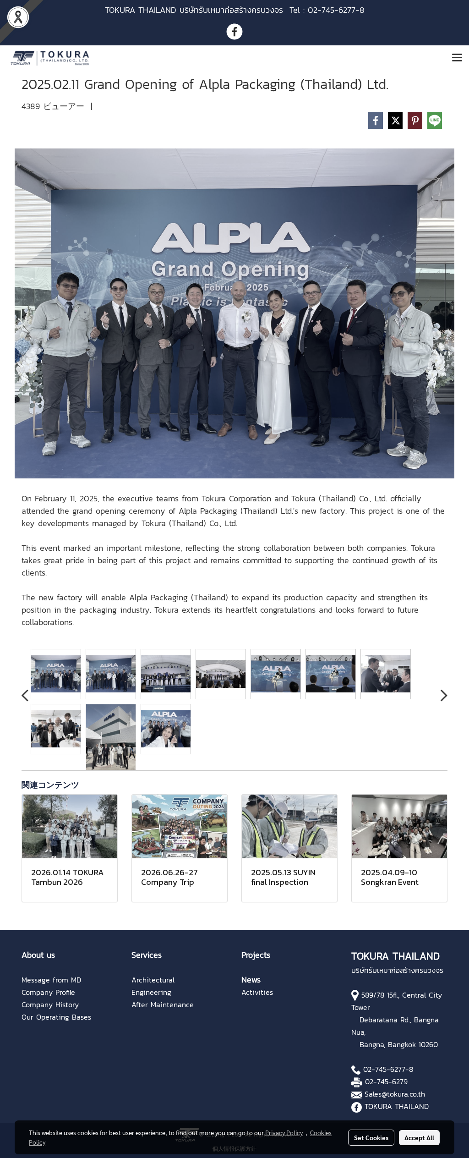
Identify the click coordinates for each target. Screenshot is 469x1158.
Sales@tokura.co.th (395, 1093)
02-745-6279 (386, 1081)
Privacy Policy (284, 1132)
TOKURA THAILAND (397, 1106)
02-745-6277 (384, 1069)
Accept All (419, 1137)
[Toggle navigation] (457, 58)
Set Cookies (371, 1137)
